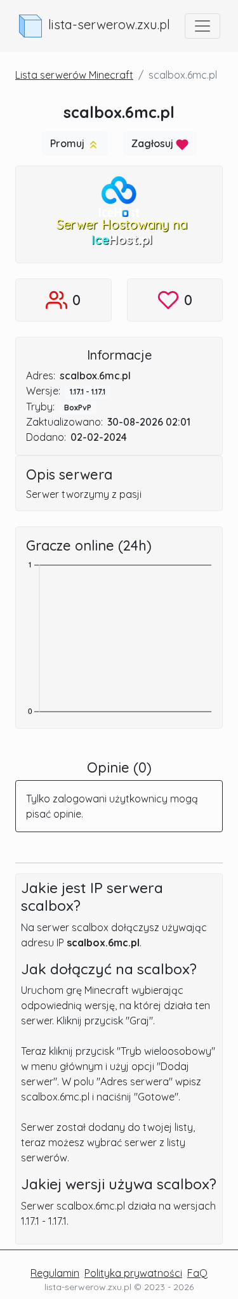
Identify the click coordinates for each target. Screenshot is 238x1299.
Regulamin (54, 1273)
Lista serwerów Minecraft (74, 75)
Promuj (68, 143)
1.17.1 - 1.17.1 (87, 391)
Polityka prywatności (133, 1273)
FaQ (197, 1273)
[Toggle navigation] (202, 26)
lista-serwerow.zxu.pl (109, 24)
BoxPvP (77, 407)
